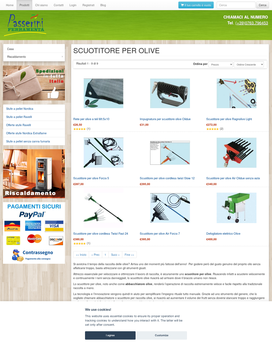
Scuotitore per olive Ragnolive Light (229, 119)
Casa (10, 49)
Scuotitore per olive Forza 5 (91, 178)
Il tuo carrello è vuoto (197, 5)
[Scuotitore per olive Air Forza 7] (170, 208)
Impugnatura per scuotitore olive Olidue (165, 119)
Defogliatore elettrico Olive (223, 233)
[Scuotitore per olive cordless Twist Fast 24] (103, 208)
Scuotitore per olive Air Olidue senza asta (233, 178)
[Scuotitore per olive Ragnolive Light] (236, 93)
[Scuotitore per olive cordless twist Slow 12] (170, 153)
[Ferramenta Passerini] (68, 25)
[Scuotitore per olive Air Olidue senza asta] (236, 153)
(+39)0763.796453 (251, 22)
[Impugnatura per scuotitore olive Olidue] (170, 93)
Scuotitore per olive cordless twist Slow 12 (167, 178)
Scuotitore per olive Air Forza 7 (160, 233)
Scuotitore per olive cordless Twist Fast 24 (100, 233)
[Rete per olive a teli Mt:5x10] (103, 93)
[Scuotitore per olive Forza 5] (103, 153)
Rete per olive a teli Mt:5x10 (91, 119)
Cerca (262, 5)
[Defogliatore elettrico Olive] (236, 208)
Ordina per (200, 64)
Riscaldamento (16, 57)
